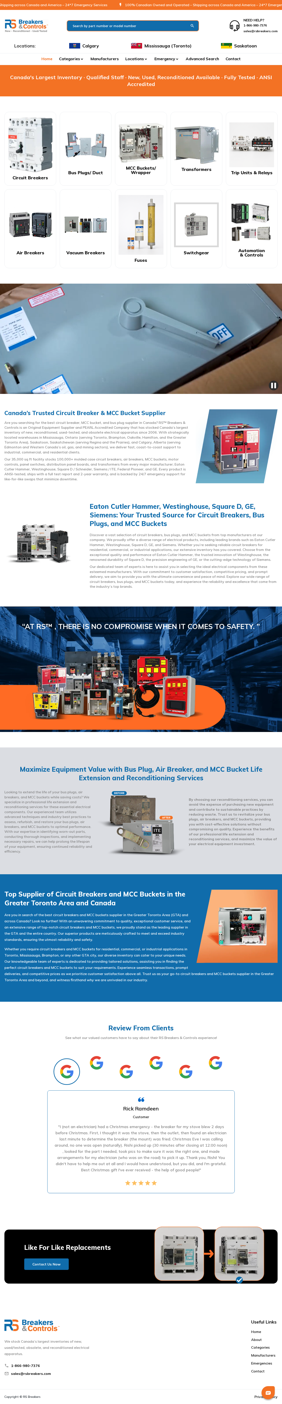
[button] (71, 59)
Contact (233, 58)
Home (46, 58)
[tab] (67, 1071)
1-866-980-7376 (25, 1365)
